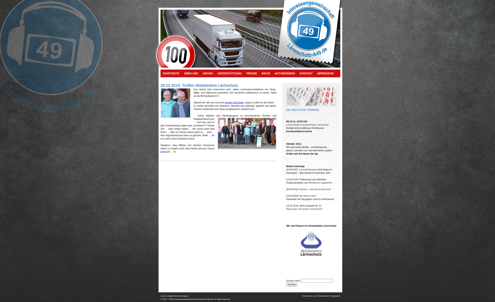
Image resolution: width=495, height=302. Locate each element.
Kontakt (306, 73)
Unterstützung (230, 73)
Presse (251, 73)
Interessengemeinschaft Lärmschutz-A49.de (193, 299)
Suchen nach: (293, 280)
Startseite (171, 73)
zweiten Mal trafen (234, 102)
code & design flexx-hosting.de (174, 296)
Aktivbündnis (285, 73)
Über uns (191, 73)
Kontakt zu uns (309, 296)
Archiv (208, 73)
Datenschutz (323, 296)
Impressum (325, 73)
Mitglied (300, 226)
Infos (266, 73)
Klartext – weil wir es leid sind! (315, 189)
